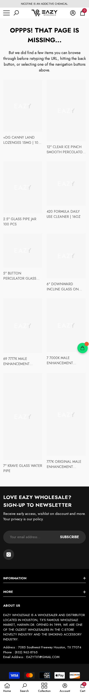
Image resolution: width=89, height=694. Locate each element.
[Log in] (73, 13)
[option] (44, 4)
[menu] (6, 13)
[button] (16, 13)
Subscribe (69, 536)
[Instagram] (8, 554)
